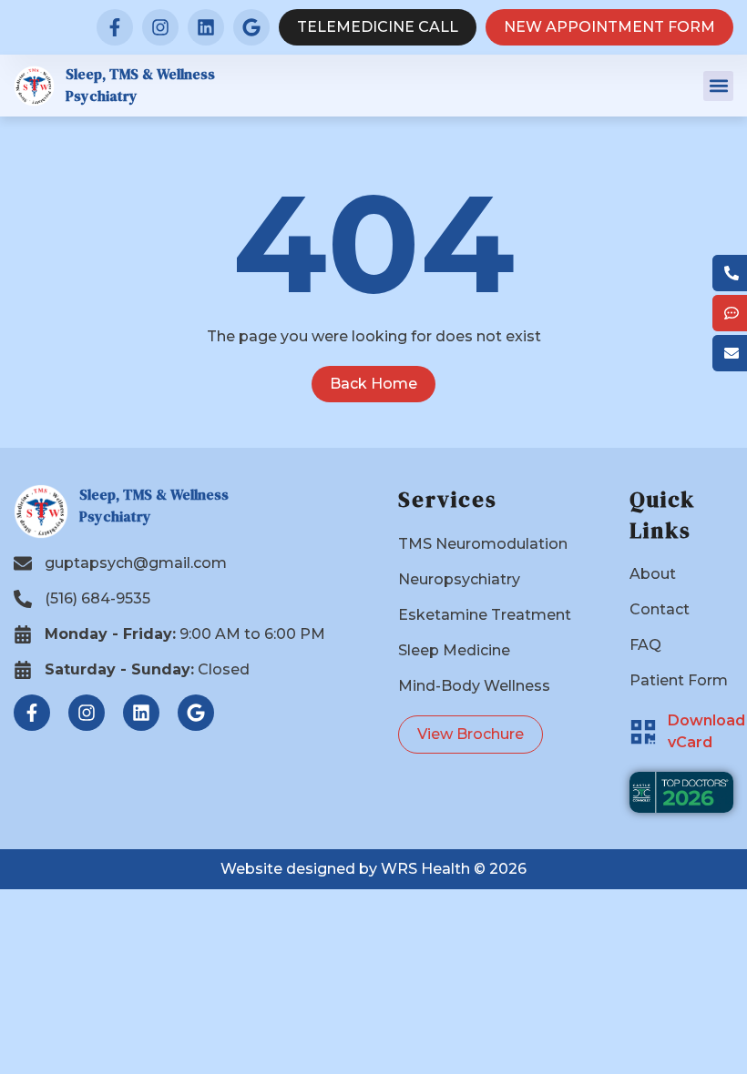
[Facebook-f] (115, 27)
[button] (718, 86)
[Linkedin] (206, 27)
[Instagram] (160, 27)
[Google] (251, 27)
